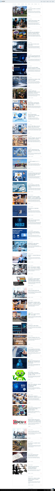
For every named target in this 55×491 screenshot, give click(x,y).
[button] (41, 4)
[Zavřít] (54, 489)
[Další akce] (41, 7)
